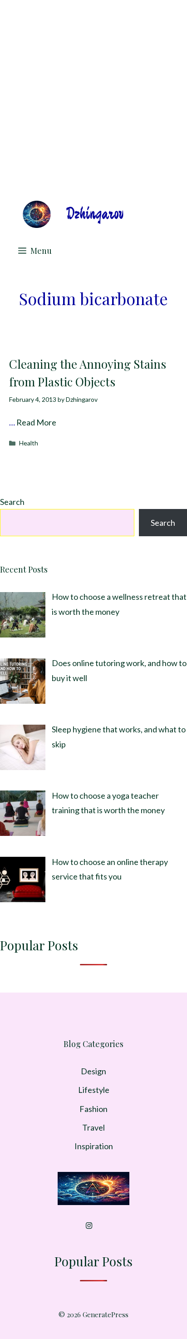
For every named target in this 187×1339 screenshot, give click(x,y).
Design (93, 1071)
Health (28, 443)
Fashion (93, 1109)
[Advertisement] (93, 98)
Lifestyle (93, 1090)
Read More (36, 422)
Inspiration (93, 1146)
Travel (93, 1127)
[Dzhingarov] (73, 214)
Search (12, 502)
